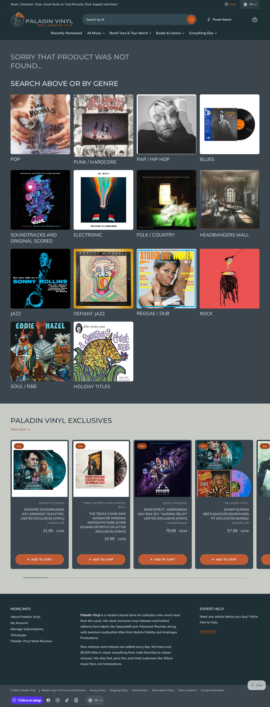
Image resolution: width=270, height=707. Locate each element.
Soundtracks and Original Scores (34, 238)
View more (18, 429)
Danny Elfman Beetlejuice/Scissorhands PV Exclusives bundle (226, 513)
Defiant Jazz (89, 314)
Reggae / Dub (153, 313)
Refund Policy (140, 690)
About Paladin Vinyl (25, 617)
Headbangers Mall (224, 235)
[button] (254, 19)
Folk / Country (155, 235)
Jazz (16, 314)
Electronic (88, 235)
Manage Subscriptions (27, 629)
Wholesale (18, 635)
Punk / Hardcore (95, 162)
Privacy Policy (98, 690)
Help (233, 4)
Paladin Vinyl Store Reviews (31, 641)
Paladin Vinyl (27, 690)
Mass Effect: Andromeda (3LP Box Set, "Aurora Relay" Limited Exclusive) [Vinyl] (162, 513)
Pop (15, 159)
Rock (206, 314)
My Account (19, 623)
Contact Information (212, 690)
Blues (207, 159)
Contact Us (208, 631)
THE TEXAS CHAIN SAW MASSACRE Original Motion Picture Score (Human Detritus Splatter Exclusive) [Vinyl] (103, 522)
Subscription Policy (163, 690)
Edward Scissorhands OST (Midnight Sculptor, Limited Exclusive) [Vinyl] (42, 513)
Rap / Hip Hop (153, 159)
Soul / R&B (23, 386)
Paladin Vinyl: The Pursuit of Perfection (63, 690)
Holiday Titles (92, 386)
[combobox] (139, 19)
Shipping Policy (119, 690)
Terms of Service (187, 690)
